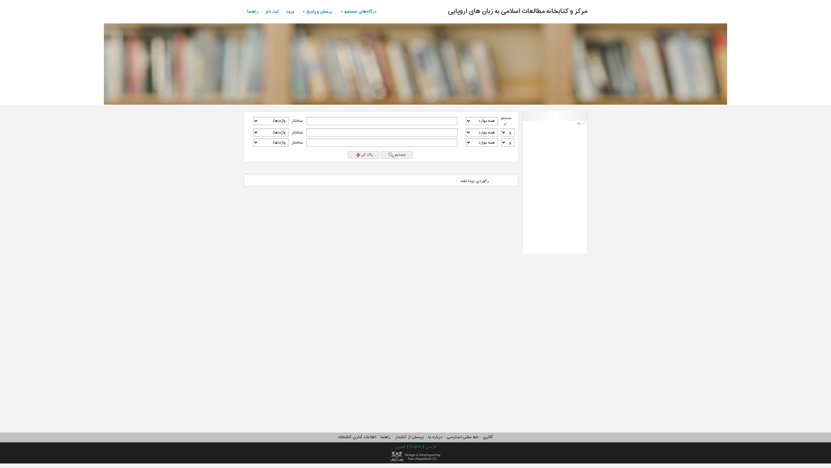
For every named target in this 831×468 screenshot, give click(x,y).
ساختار (297, 121)
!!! (578, 124)
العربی (401, 447)
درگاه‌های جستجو (360, 11)
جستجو (400, 155)
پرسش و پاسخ (319, 11)
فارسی (430, 447)
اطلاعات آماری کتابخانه (357, 437)
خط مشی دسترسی (462, 437)
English (416, 447)
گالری (488, 437)
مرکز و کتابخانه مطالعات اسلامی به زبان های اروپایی (518, 11)
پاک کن (367, 155)
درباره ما (435, 437)
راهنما (252, 11)
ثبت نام (272, 11)
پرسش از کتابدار (409, 437)
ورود (290, 11)
